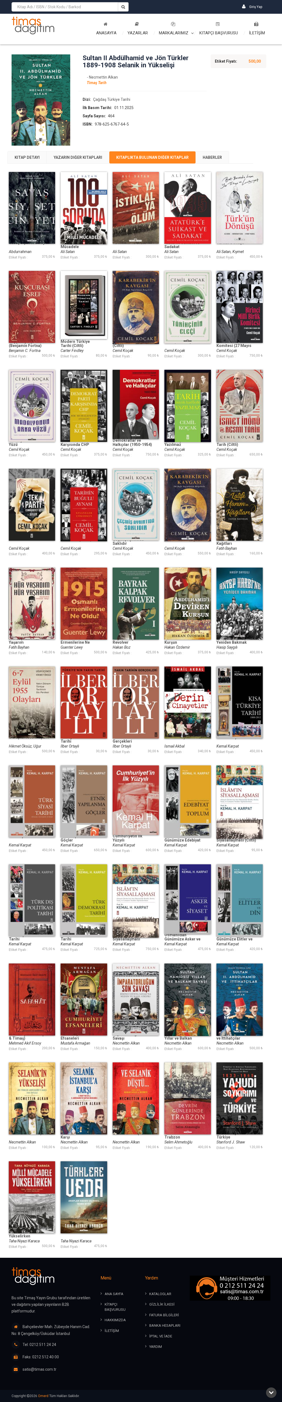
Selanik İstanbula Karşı (76, 1135)
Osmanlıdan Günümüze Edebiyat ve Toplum (182, 840)
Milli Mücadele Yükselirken (22, 1234)
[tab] (27, 157)
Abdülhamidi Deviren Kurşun (183, 640)
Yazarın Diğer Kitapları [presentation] (78, 157)
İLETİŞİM (257, 32)
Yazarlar (138, 32)
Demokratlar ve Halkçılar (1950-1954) (132, 442)
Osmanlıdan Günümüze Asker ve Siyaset (182, 939)
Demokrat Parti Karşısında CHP (75, 442)
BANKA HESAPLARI (164, 1325)
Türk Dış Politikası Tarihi (25, 937)
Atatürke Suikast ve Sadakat (182, 245)
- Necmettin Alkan (102, 77)
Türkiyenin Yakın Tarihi (76, 739)
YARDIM (155, 1347)
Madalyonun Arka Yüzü (25, 442)
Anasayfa (106, 32)
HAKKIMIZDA (115, 1320)
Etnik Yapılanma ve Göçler (77, 838)
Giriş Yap (255, 7)
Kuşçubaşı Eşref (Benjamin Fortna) (25, 344)
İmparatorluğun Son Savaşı (131, 1036)
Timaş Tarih (97, 82)
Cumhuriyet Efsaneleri (71, 1036)
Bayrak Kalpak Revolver (126, 640)
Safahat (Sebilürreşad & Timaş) (28, 1036)
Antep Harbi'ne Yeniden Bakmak (231, 640)
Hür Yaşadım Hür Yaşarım (24, 640)
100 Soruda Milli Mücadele (75, 245)
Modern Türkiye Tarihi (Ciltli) (75, 344)
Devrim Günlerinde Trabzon (181, 1135)
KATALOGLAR (160, 1294)
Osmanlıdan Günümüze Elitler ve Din (234, 939)
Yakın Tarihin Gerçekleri (124, 739)
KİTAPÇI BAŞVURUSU (115, 1307)
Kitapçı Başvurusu (218, 32)
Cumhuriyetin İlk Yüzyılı (127, 838)
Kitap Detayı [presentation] (27, 157)
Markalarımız (173, 32)
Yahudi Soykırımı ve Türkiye (234, 1135)
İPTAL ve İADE (160, 1336)
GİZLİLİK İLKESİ (162, 1304)
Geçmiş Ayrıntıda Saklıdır (128, 541)
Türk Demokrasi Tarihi (75, 937)
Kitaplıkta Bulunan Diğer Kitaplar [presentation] (152, 157)
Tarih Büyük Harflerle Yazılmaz (183, 442)
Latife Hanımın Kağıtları (229, 541)
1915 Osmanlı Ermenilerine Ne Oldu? (75, 642)
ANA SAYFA (114, 1294)
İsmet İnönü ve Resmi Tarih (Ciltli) (235, 442)
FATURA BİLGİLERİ (164, 1315)
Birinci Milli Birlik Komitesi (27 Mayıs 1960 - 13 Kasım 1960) (236, 346)
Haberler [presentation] (212, 157)
